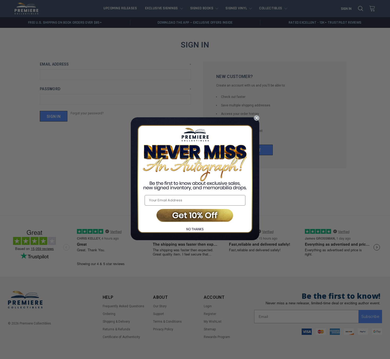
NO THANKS (195, 229)
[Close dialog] (256, 118)
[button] (195, 216)
